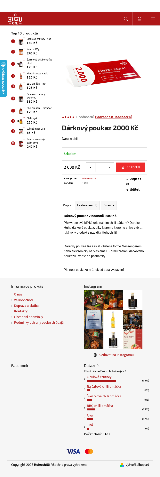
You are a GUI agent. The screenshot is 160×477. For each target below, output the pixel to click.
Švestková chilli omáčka (104, 396)
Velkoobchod (23, 300)
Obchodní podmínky (28, 316)
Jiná (90, 425)
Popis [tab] (67, 205)
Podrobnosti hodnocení (113, 117)
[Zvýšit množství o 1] (109, 167)
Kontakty (21, 311)
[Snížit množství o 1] (90, 167)
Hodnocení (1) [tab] (87, 205)
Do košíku (133, 167)
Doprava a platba (26, 305)
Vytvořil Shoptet (137, 465)
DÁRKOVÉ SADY (90, 178)
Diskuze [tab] (108, 205)
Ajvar (90, 415)
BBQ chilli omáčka (100, 405)
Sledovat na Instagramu (116, 354)
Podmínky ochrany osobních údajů (39, 322)
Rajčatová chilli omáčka (104, 386)
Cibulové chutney (99, 377)
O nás (18, 294)
